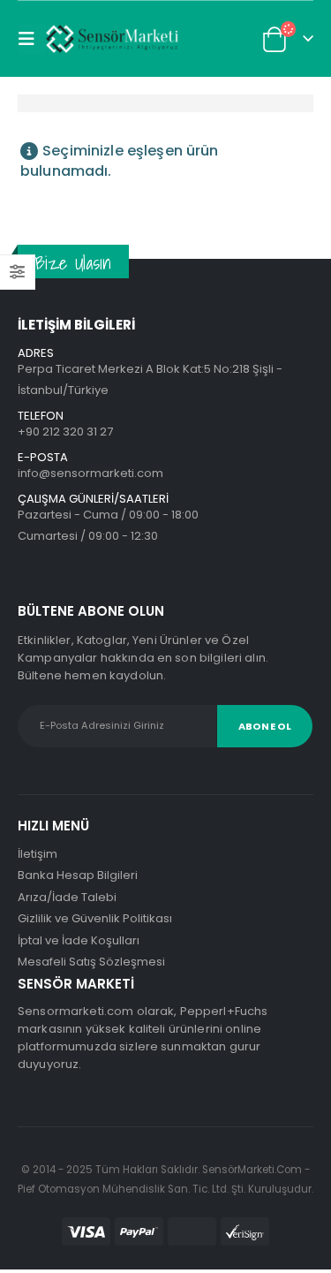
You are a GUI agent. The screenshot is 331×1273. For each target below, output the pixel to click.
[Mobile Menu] (32, 39)
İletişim (37, 853)
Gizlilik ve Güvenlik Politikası (95, 918)
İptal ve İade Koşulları (78, 940)
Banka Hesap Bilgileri (78, 875)
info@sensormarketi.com (90, 473)
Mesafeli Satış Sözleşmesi (91, 961)
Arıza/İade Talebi (67, 897)
